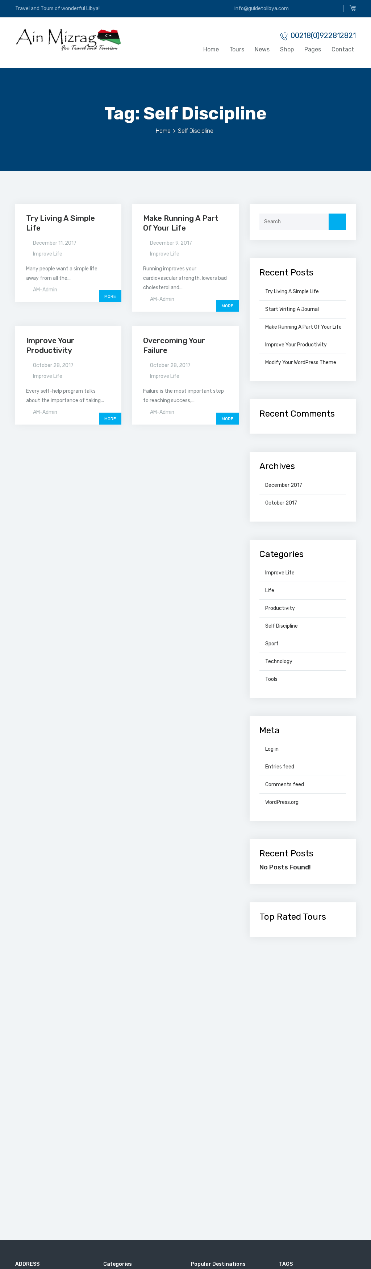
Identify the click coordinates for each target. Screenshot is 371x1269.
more (110, 296)
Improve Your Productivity (296, 345)
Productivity (280, 608)
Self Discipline (281, 626)
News (262, 49)
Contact (343, 49)
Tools (271, 679)
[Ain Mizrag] (68, 39)
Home (211, 49)
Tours (236, 49)
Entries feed (279, 767)
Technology (278, 661)
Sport (272, 644)
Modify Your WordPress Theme (300, 362)
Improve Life (47, 254)
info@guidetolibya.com (261, 8)
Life (269, 590)
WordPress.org (282, 802)
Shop (287, 49)
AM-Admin (45, 290)
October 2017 (281, 503)
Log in (272, 749)
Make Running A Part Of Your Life (180, 223)
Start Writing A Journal (292, 309)
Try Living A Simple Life (292, 291)
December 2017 (283, 485)
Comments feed (284, 784)
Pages (312, 49)
